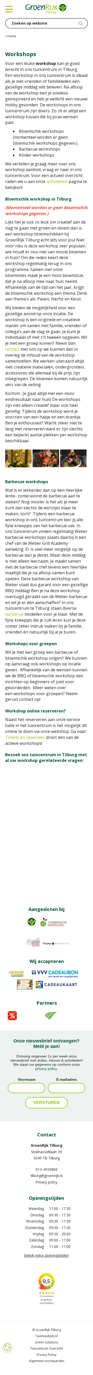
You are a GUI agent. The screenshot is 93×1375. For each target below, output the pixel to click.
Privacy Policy (46, 1354)
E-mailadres (66, 1079)
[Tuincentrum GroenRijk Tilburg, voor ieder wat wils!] (46, 9)
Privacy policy (46, 1182)
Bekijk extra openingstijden (46, 1255)
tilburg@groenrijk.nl (47, 1175)
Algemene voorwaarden (46, 1361)
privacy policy (46, 1069)
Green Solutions (46, 1342)
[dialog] (7, 1347)
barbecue (14, 614)
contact (12, 349)
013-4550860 (47, 1169)
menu (9, 9)
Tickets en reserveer (25, 737)
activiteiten (57, 181)
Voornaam (26, 1079)
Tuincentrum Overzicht (46, 1348)
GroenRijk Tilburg (47, 1145)
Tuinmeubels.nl (46, 1336)
